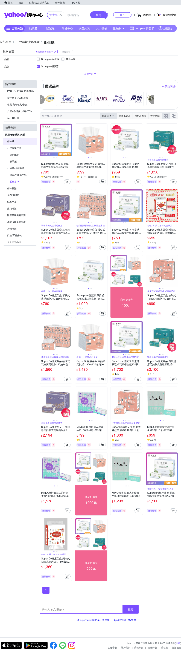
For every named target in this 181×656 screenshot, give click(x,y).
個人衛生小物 (14, 242)
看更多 (116, 28)
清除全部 (66, 51)
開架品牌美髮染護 (16, 215)
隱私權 (164, 647)
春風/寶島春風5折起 (17, 104)
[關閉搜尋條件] (61, 15)
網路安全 (152, 647)
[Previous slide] (42, 139)
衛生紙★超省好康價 (17, 97)
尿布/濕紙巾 (13, 195)
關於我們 (125, 647)
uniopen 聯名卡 (144, 28)
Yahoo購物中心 (23, 15)
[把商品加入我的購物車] (67, 181)
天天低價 (101, 28)
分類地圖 (176, 647)
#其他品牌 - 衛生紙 (125, 620)
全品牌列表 (169, 87)
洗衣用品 (11, 201)
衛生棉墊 (11, 188)
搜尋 (130, 609)
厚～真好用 (13, 118)
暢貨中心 (67, 28)
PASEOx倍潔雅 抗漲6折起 (20, 91)
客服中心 (112, 647)
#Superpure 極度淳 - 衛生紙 (93, 620)
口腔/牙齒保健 (14, 235)
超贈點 (167, 28)
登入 (122, 15)
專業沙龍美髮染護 (16, 221)
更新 (178, 643)
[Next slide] (69, 139)
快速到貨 (84, 28)
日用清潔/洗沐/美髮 (15, 134)
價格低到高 (124, 115)
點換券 (33, 28)
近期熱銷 (155, 115)
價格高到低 (140, 115)
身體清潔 (11, 228)
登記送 (50, 28)
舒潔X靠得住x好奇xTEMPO (21, 111)
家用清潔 (11, 208)
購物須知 (139, 647)
